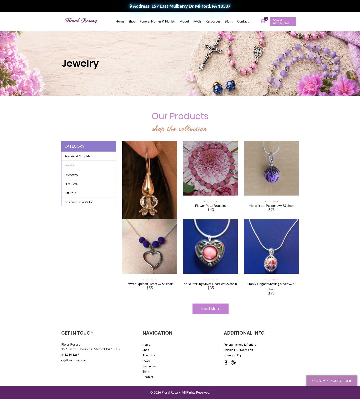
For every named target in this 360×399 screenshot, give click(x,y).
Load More (210, 308)
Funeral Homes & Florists (158, 21)
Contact (243, 21)
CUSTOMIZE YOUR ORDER (331, 381)
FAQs (197, 21)
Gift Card (70, 193)
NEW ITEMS (71, 184)
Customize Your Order (78, 202)
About (184, 21)
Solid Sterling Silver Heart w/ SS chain (210, 284)
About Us (148, 355)
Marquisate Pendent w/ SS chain (271, 205)
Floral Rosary (171, 392)
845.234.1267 (281, 23)
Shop (132, 21)
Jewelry (69, 165)
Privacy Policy (232, 355)
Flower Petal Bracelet (210, 205)
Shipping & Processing (238, 349)
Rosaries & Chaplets (77, 156)
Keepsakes (71, 174)
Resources (213, 21)
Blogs (229, 21)
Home (119, 21)
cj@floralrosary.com (73, 360)
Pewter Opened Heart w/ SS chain (149, 284)
